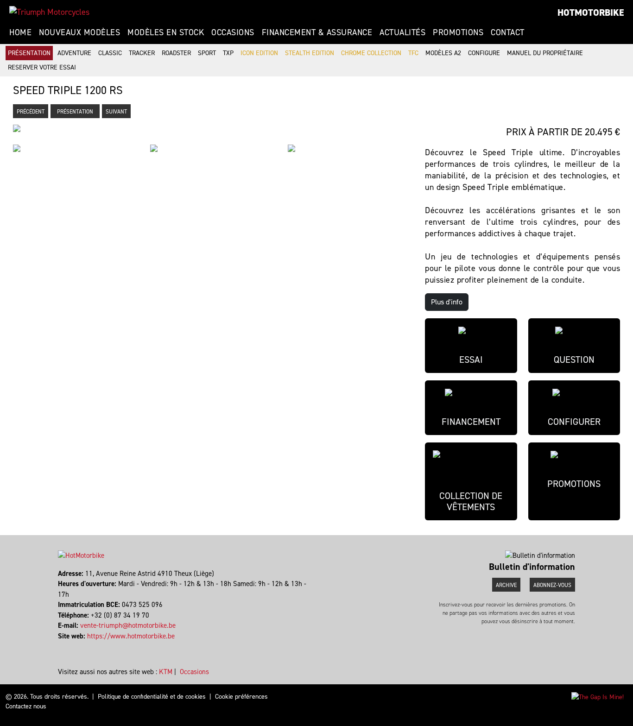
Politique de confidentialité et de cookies (152, 696)
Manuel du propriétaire (545, 53)
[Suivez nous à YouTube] (67, 646)
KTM (165, 671)
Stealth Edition (309, 53)
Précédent (30, 111)
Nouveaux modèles (79, 32)
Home (20, 32)
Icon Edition (259, 53)
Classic (110, 53)
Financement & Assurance (317, 32)
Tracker (142, 53)
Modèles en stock (165, 32)
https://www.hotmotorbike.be (131, 636)
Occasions (232, 32)
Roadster (176, 53)
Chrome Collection (371, 53)
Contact (508, 32)
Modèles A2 (443, 53)
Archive (506, 585)
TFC (413, 53)
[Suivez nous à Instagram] (63, 646)
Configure (484, 53)
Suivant (116, 111)
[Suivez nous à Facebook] (59, 646)
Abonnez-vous (552, 585)
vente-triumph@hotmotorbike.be (128, 625)
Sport (207, 53)
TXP (228, 53)
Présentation (29, 53)
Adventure (74, 53)
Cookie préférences (241, 696)
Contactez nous (26, 706)
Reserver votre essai (42, 67)
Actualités (402, 32)
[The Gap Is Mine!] (597, 696)
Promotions (458, 32)
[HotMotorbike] (49, 12)
